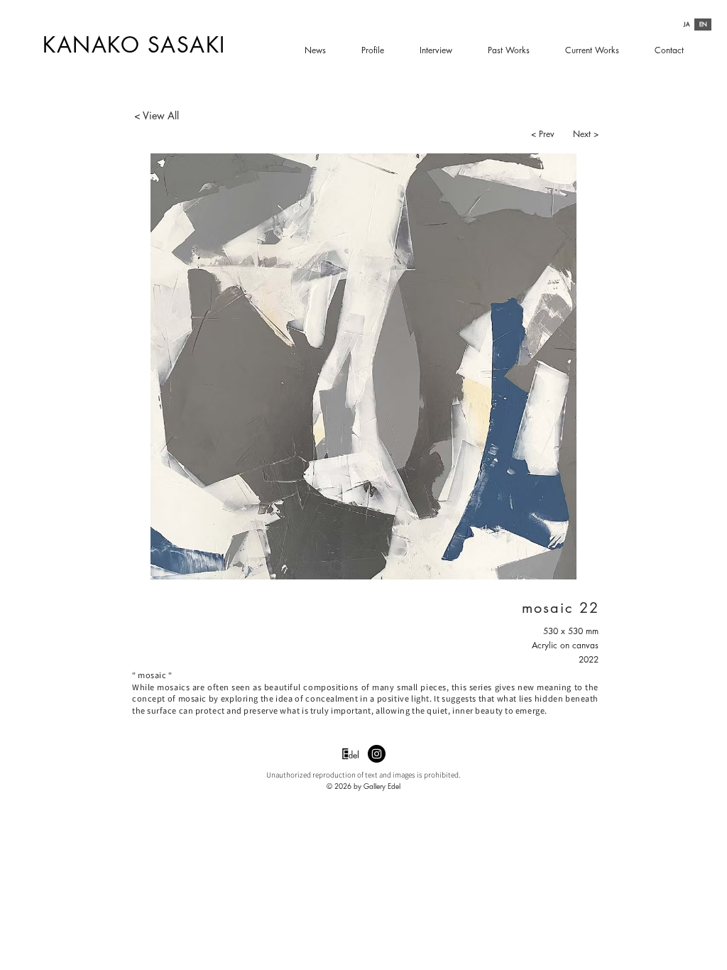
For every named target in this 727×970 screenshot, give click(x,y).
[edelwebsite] (350, 754)
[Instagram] (377, 754)
